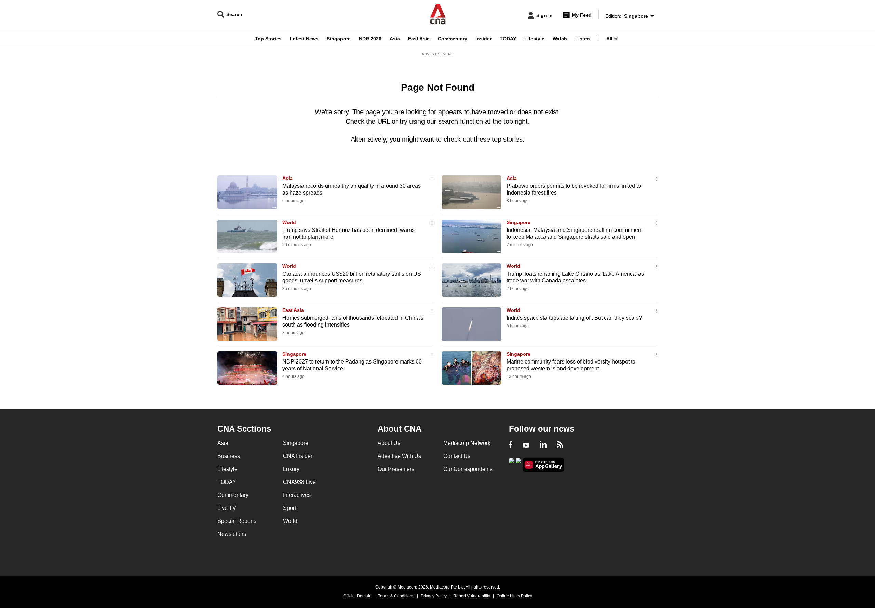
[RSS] (560, 445)
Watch (560, 38)
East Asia (419, 38)
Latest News (304, 38)
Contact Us (456, 456)
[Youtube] (526, 445)
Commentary (452, 38)
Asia (395, 38)
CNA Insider (297, 456)
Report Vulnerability (471, 596)
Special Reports (236, 521)
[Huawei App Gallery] (543, 465)
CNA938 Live (299, 482)
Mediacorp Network (466, 443)
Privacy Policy (434, 596)
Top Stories (268, 38)
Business (228, 456)
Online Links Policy (514, 596)
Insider (483, 38)
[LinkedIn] (543, 445)
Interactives (297, 495)
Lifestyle (534, 38)
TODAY (508, 38)
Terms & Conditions (396, 596)
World (289, 222)
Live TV (226, 508)
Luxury (291, 469)
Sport (289, 508)
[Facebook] (510, 445)
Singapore (339, 38)
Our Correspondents (468, 469)
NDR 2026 (370, 38)
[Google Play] (511, 464)
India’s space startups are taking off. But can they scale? (574, 318)
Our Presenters (396, 469)
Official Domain (357, 596)
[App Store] (518, 464)
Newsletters (231, 534)
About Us (389, 443)
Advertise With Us (399, 456)
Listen (582, 38)
